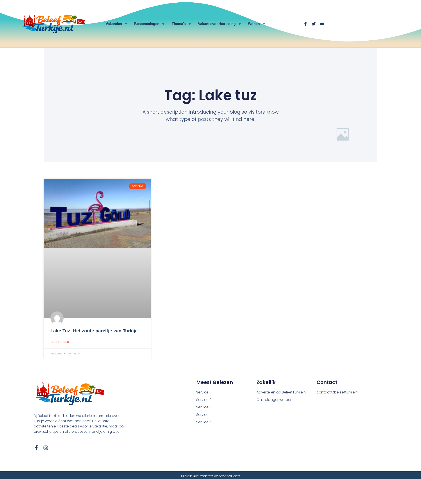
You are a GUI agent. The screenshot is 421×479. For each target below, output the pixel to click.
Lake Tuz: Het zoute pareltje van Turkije (94, 330)
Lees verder (59, 341)
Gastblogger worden (275, 399)
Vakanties (114, 24)
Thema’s (179, 24)
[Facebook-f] (36, 447)
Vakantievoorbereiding (217, 24)
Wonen (254, 24)
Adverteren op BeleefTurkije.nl (281, 392)
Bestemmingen (146, 24)
